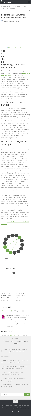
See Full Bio (4, 260)
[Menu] (29, 2)
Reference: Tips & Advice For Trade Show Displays (6, 295)
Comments (7, 311)
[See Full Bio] (9, 260)
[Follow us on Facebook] (13, 411)
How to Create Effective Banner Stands (20, 295)
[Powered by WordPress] (9, 408)
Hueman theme (24, 408)
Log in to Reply (9, 326)
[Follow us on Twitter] (18, 411)
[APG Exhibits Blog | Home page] (8, 2)
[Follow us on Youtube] (15, 411)
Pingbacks (19, 311)
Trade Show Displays (8, 8)
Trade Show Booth (18, 6)
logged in (12, 335)
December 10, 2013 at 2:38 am (21, 315)
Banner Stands (6, 6)
